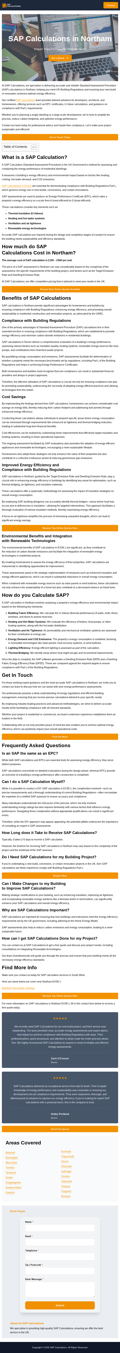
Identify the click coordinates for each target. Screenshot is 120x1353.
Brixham (65, 1196)
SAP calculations (25, 100)
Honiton (65, 1176)
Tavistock (11, 1172)
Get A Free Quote (60, 1129)
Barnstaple (18, 988)
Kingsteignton (13, 1182)
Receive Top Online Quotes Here (60, 528)
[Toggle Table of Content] (32, 147)
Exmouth (66, 1151)
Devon (65, 1161)
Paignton (66, 1191)
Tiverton (10, 1167)
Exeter (9, 1177)
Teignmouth (67, 1156)
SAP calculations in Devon (17, 186)
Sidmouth (66, 1181)
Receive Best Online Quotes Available (60, 289)
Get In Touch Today (60, 137)
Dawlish (10, 1192)
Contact (111, 5)
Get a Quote (58, 58)
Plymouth (66, 1166)
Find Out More (60, 736)
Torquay (65, 1186)
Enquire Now (60, 875)
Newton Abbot (13, 1187)
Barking (30, 988)
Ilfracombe (11, 1162)
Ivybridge (66, 1171)
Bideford (6, 988)
